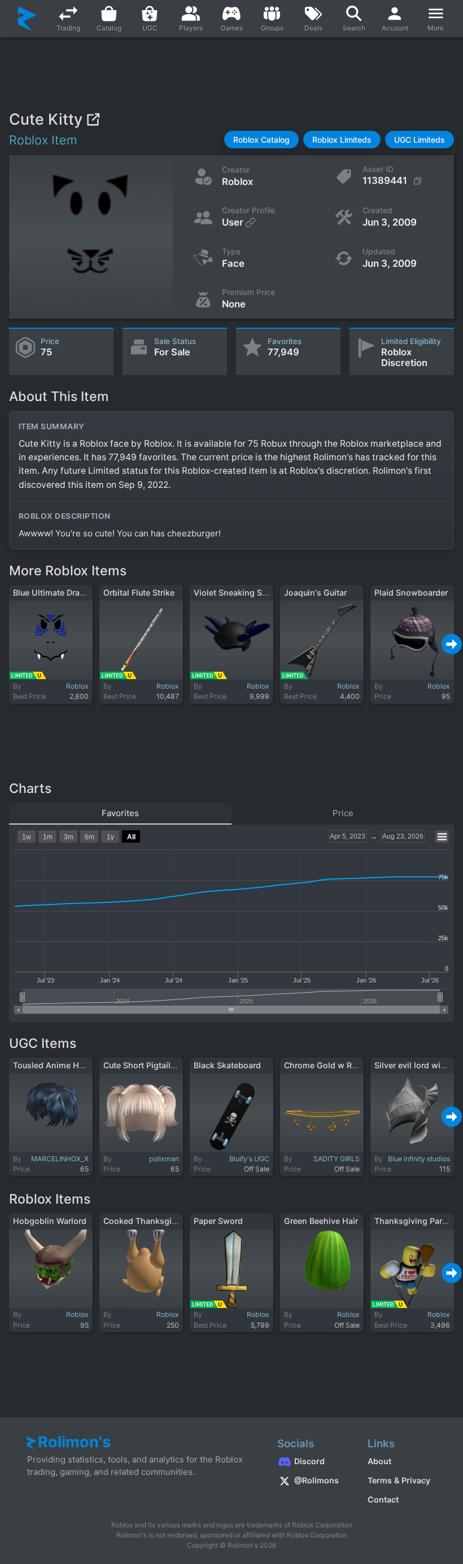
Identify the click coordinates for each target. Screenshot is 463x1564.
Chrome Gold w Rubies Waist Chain (352, 1065)
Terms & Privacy (399, 1480)
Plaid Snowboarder (411, 592)
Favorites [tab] (120, 813)
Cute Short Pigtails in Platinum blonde (176, 1065)
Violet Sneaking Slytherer (242, 592)
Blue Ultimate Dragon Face (64, 592)
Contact (383, 1499)
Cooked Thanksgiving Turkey (159, 1221)
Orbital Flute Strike (138, 592)
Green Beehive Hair (321, 1221)
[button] (261, 139)
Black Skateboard (227, 1065)
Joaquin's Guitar (315, 592)
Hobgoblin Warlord (49, 1221)
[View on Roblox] (93, 119)
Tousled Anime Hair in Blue (65, 1065)
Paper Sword (218, 1221)
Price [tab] (343, 813)
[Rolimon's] (27, 18)
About (379, 1461)
